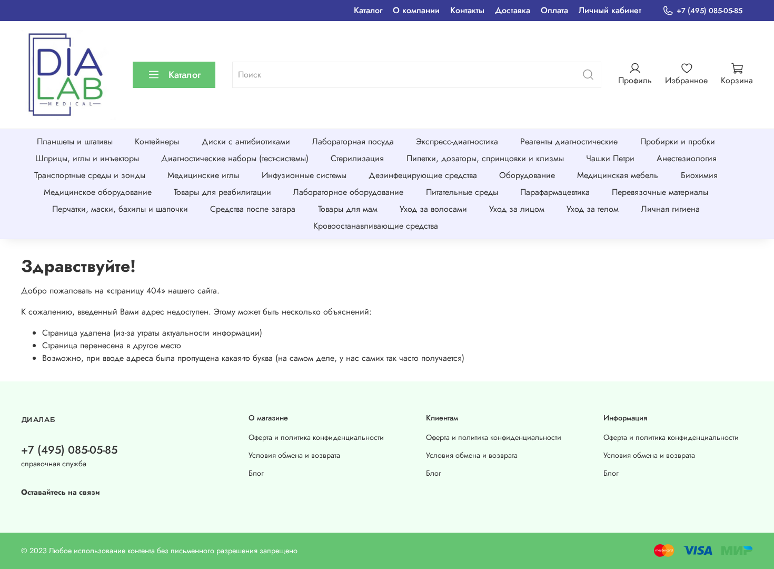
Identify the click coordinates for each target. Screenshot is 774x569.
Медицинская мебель (617, 175)
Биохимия (699, 175)
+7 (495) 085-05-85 (709, 10)
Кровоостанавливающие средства (375, 226)
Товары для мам (348, 209)
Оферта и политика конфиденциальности (316, 437)
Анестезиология (687, 158)
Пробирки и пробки (677, 141)
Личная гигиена (670, 209)
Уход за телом (593, 209)
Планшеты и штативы (75, 141)
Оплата (554, 10)
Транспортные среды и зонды (89, 175)
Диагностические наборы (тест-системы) (235, 158)
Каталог (368, 10)
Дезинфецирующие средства (423, 175)
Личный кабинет (610, 10)
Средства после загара (252, 209)
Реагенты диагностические (569, 141)
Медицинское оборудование (98, 192)
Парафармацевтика (555, 192)
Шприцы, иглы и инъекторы (87, 158)
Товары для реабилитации (222, 192)
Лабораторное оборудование (348, 192)
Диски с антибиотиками (246, 141)
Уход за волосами (433, 209)
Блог (256, 473)
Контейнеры (157, 141)
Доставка (512, 10)
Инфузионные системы (304, 175)
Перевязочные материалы (660, 192)
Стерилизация (357, 158)
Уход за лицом (516, 209)
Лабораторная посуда (353, 141)
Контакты (467, 10)
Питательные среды (462, 192)
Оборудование (527, 175)
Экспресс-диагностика (457, 141)
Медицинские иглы (203, 175)
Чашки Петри (610, 158)
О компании (416, 10)
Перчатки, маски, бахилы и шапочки (120, 209)
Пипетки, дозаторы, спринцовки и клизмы (485, 158)
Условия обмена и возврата (294, 455)
